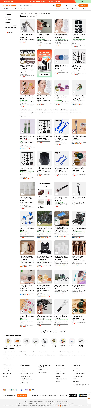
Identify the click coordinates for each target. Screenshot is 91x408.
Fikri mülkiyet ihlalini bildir (61, 378)
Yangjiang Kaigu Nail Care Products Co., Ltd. (79, 291)
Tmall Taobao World (38, 401)
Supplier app (35, 395)
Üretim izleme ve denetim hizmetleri (26, 379)
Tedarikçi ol (75, 368)
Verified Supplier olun (78, 376)
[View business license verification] (58, 406)
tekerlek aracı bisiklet (41, 355)
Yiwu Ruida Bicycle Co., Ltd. (78, 236)
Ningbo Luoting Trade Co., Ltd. (61, 142)
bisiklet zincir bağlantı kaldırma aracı (29, 109)
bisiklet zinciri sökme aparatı (79, 355)
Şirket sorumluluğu (7, 373)
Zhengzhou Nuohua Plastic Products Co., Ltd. (61, 263)
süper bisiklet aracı (26, 112)
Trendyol (61, 401)
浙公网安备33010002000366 (68, 405)
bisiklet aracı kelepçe (26, 116)
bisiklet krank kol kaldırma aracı (12, 351)
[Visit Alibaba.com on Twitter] (80, 385)
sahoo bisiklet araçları (38, 351)
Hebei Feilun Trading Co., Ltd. (43, 141)
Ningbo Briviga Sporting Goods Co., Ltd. (44, 174)
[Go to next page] (64, 331)
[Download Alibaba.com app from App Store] (73, 395)
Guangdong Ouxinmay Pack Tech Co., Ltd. (27, 146)
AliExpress (25, 401)
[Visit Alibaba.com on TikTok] (88, 385)
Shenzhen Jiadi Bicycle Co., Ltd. (27, 177)
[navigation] (11, 172)
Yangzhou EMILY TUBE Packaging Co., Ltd (27, 206)
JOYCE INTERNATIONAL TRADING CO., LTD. (61, 72)
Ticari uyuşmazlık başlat (61, 373)
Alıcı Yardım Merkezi (60, 368)
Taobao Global (51, 401)
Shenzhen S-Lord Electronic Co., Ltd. (44, 103)
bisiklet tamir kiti (64, 351)
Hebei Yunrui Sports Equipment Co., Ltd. (79, 203)
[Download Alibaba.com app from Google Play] (83, 395)
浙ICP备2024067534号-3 (81, 405)
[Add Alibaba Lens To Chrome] (22, 395)
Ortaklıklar (75, 378)
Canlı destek (58, 370)
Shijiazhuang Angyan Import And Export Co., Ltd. (61, 204)
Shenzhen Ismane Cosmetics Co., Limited (27, 104)
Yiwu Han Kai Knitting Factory (78, 45)
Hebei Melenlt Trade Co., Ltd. (60, 43)
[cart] (71, 5)
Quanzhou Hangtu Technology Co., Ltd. (79, 73)
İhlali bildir (58, 381)
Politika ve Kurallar (24, 382)
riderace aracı (36, 112)
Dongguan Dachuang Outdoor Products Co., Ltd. (27, 236)
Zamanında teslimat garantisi (26, 373)
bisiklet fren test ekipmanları (49, 112)
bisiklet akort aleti (66, 355)
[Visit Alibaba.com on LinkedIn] (77, 385)
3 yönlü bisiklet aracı (63, 112)
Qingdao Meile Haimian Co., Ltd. (78, 174)
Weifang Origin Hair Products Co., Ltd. (44, 43)
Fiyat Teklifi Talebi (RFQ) (43, 372)
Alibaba (21, 13)
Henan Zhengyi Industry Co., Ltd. (79, 142)
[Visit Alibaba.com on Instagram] (83, 385)
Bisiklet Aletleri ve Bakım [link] (44, 13)
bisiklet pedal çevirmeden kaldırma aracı (14, 355)
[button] (54, 5)
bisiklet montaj (75, 351)
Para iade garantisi (24, 370)
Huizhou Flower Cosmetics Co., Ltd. (61, 103)
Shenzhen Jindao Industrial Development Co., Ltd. (27, 265)
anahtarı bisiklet (29, 355)
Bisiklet (35, 13)
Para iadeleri (58, 376)
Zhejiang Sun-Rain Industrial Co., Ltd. (79, 103)
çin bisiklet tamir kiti (58, 109)
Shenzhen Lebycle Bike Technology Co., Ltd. (44, 265)
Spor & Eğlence (28, 13)
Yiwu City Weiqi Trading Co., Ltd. (27, 75)
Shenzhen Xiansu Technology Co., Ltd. (27, 292)
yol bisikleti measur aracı (76, 112)
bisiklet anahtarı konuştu (52, 351)
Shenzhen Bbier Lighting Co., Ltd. (61, 234)
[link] (89, 394)
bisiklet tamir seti (9, 358)
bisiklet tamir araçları (45, 109)
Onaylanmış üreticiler (42, 369)
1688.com (31, 401)
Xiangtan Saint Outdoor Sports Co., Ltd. (27, 40)
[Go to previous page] (42, 331)
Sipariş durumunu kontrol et (79, 373)
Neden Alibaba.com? (7, 368)
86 (61, 331)
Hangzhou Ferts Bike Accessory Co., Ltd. (61, 174)
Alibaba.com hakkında (8, 365)
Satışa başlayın (76, 370)
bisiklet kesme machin (54, 355)
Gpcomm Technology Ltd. (60, 291)
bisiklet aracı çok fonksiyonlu (71, 109)
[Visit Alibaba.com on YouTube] (85, 385)
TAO (57, 401)
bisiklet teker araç (26, 351)
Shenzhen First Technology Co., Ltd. (44, 236)
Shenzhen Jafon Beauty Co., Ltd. (79, 263)
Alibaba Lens (10, 395)
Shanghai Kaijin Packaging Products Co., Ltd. (44, 294)
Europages (66, 401)
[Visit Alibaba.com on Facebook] (74, 385)
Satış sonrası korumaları (25, 376)
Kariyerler (5, 376)
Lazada (45, 401)
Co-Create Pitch (6, 370)
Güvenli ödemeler (24, 368)
